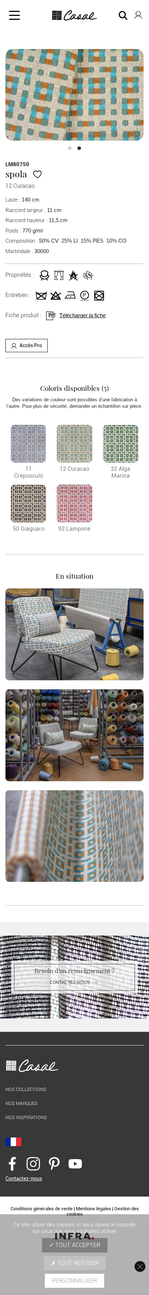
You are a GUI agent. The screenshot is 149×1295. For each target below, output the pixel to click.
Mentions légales (93, 1208)
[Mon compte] (138, 13)
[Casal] (74, 15)
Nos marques (21, 1103)
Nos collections (25, 1089)
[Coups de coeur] (37, 174)
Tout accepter (77, 1245)
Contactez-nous (70, 982)
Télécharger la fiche (82, 315)
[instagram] (33, 1163)
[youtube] (75, 1163)
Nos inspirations (26, 1117)
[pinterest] (54, 1163)
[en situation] (74, 634)
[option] (74, 95)
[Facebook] (12, 1163)
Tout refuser (77, 1263)
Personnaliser (74, 1280)
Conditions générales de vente (41, 1208)
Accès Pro (31, 345)
